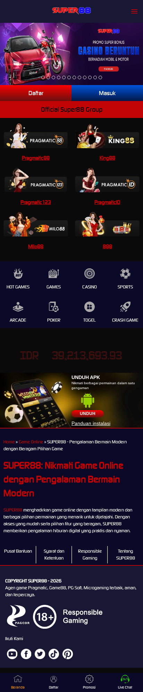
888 (107, 246)
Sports (125, 287)
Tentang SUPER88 (125, 554)
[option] (43, 77)
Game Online (31, 442)
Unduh (87, 413)
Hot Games (18, 287)
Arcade (18, 320)
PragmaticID (107, 202)
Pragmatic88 (36, 158)
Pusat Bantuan (18, 551)
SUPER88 (12, 510)
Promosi (89, 687)
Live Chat (125, 687)
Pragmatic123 (35, 202)
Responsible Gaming (90, 554)
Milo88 (35, 246)
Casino (89, 287)
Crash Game (125, 320)
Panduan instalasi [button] (91, 423)
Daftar (35, 93)
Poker (53, 320)
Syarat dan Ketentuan (54, 554)
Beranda (18, 687)
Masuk (107, 93)
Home (9, 442)
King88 (107, 158)
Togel (89, 320)
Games (54, 287)
